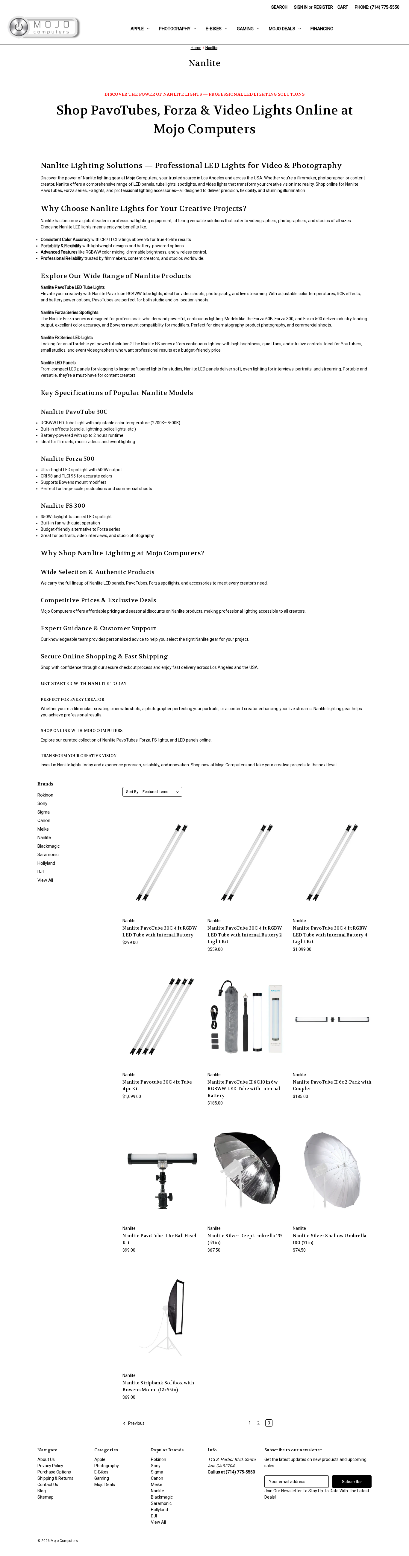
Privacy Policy (50, 1465)
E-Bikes (214, 28)
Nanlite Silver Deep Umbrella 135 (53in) (245, 1239)
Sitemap (45, 1497)
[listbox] (162, 791)
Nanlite (44, 837)
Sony (42, 803)
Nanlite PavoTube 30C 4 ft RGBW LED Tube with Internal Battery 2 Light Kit (244, 935)
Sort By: (132, 791)
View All (45, 880)
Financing (321, 28)
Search (279, 7)
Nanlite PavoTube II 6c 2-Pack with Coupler (332, 1085)
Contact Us (47, 1484)
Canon (43, 820)
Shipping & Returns (55, 1478)
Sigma (43, 812)
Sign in (300, 7)
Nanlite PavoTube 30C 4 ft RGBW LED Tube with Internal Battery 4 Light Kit (330, 935)
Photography (174, 28)
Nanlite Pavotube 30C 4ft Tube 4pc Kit (157, 1085)
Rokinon (45, 795)
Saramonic (48, 854)
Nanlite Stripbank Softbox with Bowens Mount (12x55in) (158, 1386)
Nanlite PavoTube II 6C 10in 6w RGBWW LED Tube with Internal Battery (243, 1089)
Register (323, 7)
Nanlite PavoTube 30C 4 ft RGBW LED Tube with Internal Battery (159, 931)
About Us (46, 1459)
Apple (137, 28)
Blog (41, 1490)
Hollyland (46, 863)
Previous (136, 1423)
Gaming (245, 28)
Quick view (161, 857)
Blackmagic (48, 846)
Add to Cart (162, 867)
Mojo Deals (282, 28)
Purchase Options (54, 1472)
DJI (40, 871)
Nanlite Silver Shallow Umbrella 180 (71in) (329, 1239)
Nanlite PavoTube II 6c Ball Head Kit (159, 1239)
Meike (43, 829)
